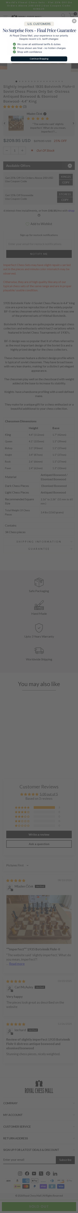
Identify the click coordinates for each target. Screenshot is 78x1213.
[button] (74, 21)
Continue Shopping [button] (39, 58)
